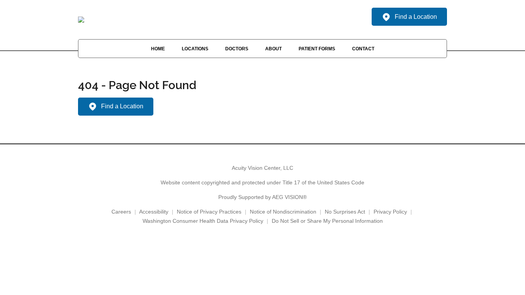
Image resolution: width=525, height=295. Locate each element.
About (273, 48)
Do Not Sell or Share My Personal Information (327, 221)
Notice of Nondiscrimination (283, 212)
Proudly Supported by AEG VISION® (262, 197)
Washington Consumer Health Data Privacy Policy (203, 221)
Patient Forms (317, 48)
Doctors (236, 48)
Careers (121, 212)
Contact (363, 48)
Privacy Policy (390, 212)
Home (158, 48)
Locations (195, 48)
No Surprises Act (345, 212)
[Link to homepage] (81, 20)
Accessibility (153, 212)
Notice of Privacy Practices (209, 212)
